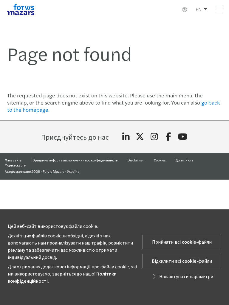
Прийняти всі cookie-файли (182, 241)
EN (199, 9)
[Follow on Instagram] (154, 137)
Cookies (159, 160)
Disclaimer (136, 160)
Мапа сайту (13, 160)
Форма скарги (15, 165)
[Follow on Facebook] (168, 137)
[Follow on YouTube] (182, 137)
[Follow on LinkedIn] (126, 137)
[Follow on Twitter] (140, 137)
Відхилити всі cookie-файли (182, 260)
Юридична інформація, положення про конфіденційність (74, 160)
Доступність (184, 160)
